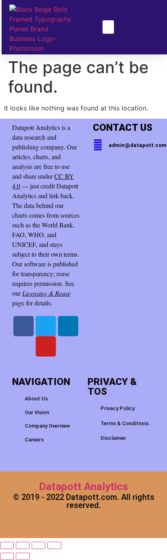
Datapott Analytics (83, 486)
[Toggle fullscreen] (23, 545)
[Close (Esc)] (54, 545)
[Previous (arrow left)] (7, 556)
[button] (108, 27)
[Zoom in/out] (7, 545)
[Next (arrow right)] (23, 556)
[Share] (38, 545)
